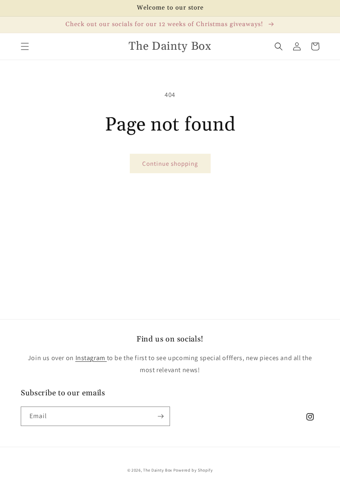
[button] (25, 46)
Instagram (91, 357)
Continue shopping (170, 163)
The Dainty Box (157, 470)
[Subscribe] (160, 416)
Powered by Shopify (193, 470)
